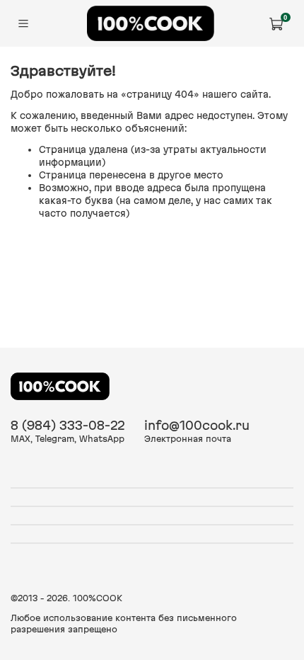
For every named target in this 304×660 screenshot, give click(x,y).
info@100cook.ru (197, 425)
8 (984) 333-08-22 (67, 425)
